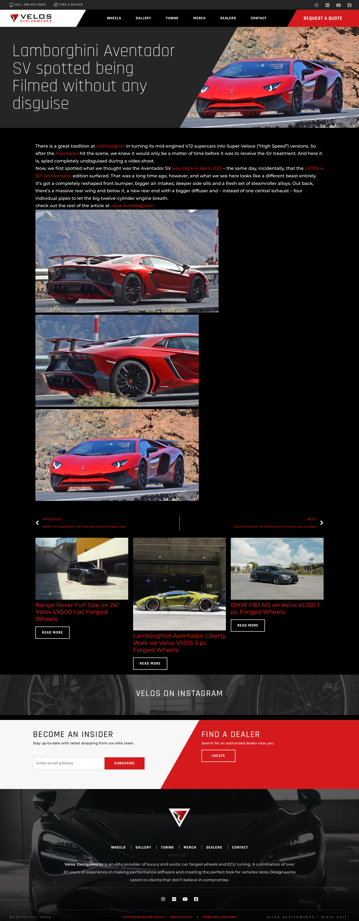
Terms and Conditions (219, 917)
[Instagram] (316, 5)
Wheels (114, 18)
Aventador (66, 153)
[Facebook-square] (349, 5)
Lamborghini (110, 146)
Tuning (172, 18)
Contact (259, 18)
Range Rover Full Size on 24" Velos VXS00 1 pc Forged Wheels (77, 612)
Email (39, 753)
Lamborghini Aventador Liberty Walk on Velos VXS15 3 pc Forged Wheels (179, 642)
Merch (199, 18)
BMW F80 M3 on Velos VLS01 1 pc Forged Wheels (275, 608)
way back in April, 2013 (197, 168)
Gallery (143, 18)
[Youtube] (338, 5)
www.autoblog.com (133, 205)
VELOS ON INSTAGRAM (179, 693)
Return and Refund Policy (143, 917)
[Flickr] (327, 5)
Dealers (228, 18)
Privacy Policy (181, 917)
